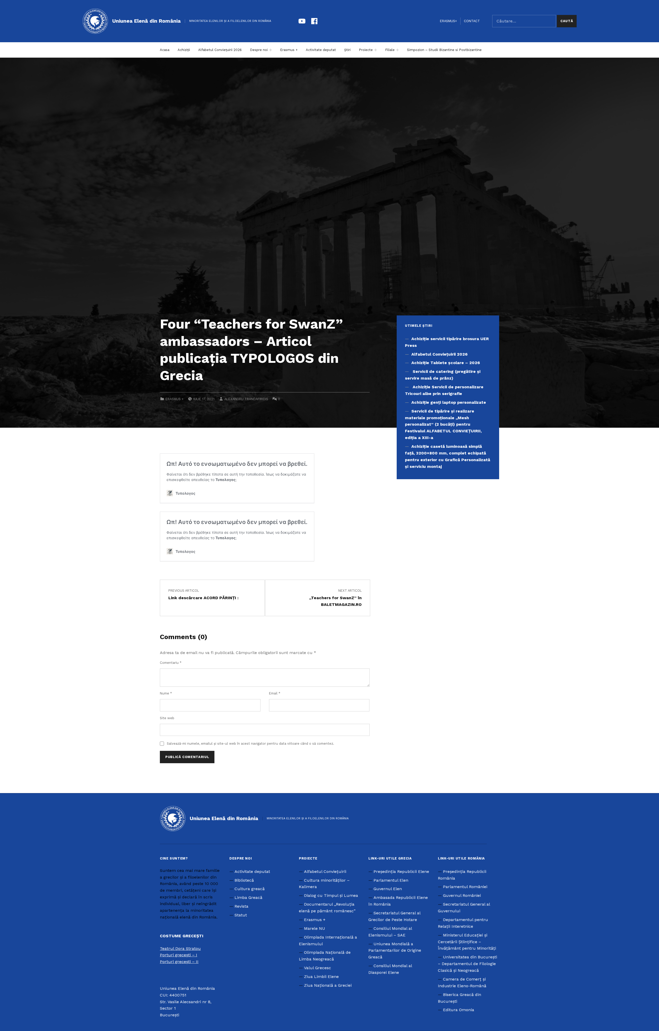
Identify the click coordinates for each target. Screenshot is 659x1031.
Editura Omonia (458, 1009)
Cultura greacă (250, 888)
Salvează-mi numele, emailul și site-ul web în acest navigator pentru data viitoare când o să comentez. (250, 743)
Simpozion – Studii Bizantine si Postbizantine (444, 50)
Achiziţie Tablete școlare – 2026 (445, 362)
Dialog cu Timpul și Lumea (331, 895)
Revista (241, 906)
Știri (347, 50)
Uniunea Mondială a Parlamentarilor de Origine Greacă (394, 950)
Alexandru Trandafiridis (246, 399)
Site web (167, 718)
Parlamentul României (465, 886)
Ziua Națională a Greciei (328, 985)
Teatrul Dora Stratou (180, 948)
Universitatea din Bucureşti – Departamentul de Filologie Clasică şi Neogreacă (467, 964)
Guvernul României (462, 895)
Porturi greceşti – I (178, 954)
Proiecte (366, 50)
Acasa (164, 50)
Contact (472, 21)
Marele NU (314, 928)
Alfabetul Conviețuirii (325, 871)
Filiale (390, 50)
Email (274, 693)
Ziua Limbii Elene (321, 976)
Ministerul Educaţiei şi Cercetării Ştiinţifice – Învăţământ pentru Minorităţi (467, 942)
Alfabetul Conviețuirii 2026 (220, 50)
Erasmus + (289, 50)
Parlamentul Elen (391, 880)
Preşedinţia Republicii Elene (401, 871)
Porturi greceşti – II (179, 961)
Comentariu (170, 663)
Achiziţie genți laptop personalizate (448, 402)
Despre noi (259, 50)
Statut (241, 915)
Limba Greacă (248, 897)
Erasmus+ (448, 21)
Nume (166, 693)
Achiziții (184, 50)
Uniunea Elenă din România (146, 21)
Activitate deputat (321, 50)
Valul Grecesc (317, 967)
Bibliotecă (244, 880)
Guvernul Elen (388, 888)
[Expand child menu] (270, 50)
